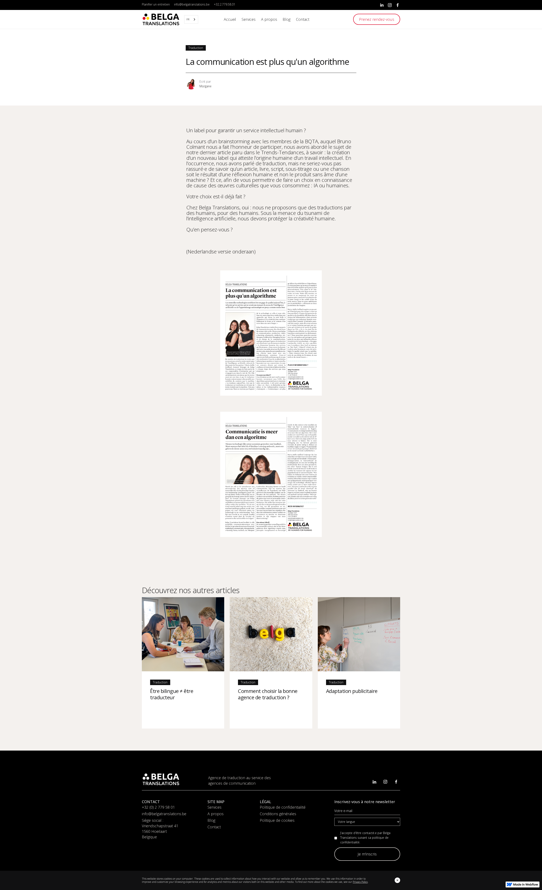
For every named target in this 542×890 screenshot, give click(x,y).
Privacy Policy (360, 882)
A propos (215, 813)
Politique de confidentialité (283, 807)
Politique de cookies (277, 820)
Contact (214, 826)
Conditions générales (278, 813)
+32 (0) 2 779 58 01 (158, 807)
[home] (161, 19)
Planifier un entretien (156, 4)
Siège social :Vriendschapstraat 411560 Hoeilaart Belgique (160, 828)
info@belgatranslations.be (192, 4)
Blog (211, 820)
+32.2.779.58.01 (224, 4)
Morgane (205, 86)
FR (188, 19)
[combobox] (191, 19)
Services (214, 807)
